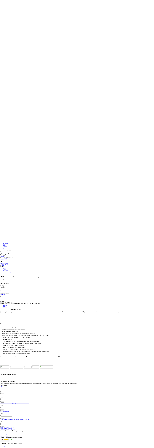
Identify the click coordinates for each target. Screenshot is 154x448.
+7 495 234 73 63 (3, 258)
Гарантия (5, 247)
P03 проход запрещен (4, 411)
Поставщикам (3, 429)
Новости (4, 244)
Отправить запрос (4, 264)
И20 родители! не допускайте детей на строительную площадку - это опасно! (16, 394)
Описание (5, 305)
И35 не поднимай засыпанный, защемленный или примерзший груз (14, 419)
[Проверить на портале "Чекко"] (15, 441)
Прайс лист (2, 294)
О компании (5, 243)
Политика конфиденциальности (7, 433)
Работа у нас (12, 427)
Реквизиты (8, 429)
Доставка (5, 246)
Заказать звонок (3, 259)
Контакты (5, 248)
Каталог (2, 256)
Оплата (4, 245)
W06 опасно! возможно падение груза (8, 386)
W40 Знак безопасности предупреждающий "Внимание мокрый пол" (14, 403)
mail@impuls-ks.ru (4, 263)
